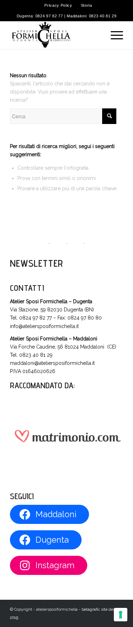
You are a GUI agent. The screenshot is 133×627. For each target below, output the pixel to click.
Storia (86, 5)
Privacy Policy (58, 5)
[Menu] (113, 35)
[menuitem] (58, 5)
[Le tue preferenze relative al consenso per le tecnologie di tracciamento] (120, 614)
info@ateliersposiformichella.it (44, 326)
